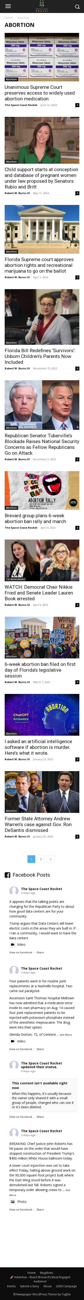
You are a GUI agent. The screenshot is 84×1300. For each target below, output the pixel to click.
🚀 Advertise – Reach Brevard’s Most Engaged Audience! (40, 1279)
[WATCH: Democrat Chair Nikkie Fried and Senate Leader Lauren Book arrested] (42, 560)
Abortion (11, 79)
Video (21, 944)
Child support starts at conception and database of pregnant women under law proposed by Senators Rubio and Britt (41, 178)
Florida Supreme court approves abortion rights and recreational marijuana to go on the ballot (39, 265)
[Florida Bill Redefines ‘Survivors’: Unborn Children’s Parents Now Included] (42, 317)
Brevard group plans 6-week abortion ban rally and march (35, 518)
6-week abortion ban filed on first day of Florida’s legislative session (40, 670)
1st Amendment (15, 579)
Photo (22, 1201)
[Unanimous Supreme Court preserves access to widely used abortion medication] (42, 57)
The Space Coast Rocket (21, 105)
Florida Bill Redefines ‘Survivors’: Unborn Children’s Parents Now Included (40, 356)
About (47, 1286)
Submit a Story (29, 1286)
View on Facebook (20, 952)
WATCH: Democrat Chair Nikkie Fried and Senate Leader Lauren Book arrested (39, 592)
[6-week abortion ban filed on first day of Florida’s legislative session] (42, 637)
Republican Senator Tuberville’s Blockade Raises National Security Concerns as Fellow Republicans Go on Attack (42, 444)
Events (11, 1286)
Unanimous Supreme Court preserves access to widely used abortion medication (40, 93)
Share (40, 952)
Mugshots (46, 1273)
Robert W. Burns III (17, 193)
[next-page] (51, 859)
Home (9, 18)
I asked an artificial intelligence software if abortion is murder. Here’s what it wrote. (38, 747)
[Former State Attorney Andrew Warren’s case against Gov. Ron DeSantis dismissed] (42, 792)
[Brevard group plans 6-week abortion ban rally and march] (42, 490)
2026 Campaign (66, 1286)
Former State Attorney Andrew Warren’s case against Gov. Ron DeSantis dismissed (38, 824)
